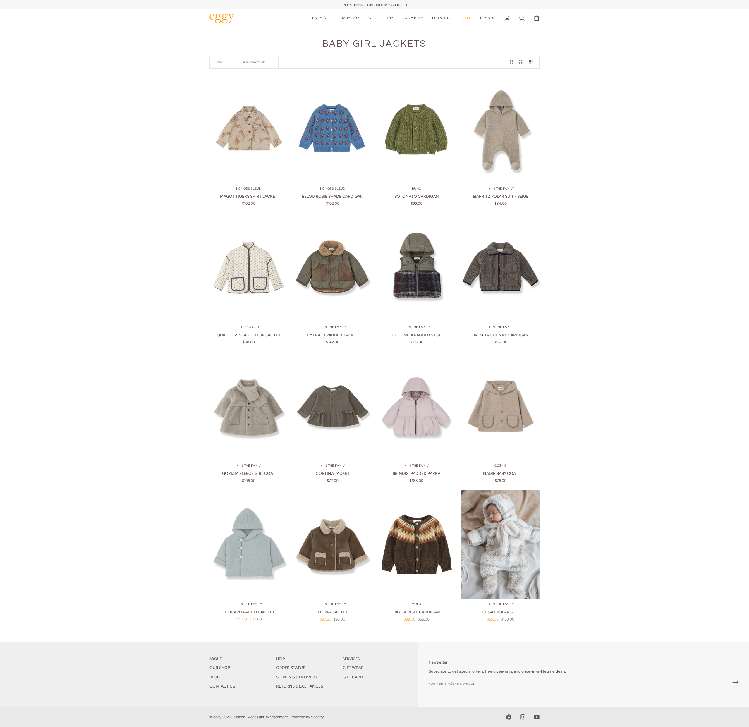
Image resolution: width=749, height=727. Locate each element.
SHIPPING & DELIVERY (296, 677)
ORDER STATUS (290, 667)
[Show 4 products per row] (532, 62)
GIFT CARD (353, 677)
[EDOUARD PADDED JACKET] (248, 544)
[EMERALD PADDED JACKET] (332, 268)
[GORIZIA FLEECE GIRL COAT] (248, 406)
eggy (217, 717)
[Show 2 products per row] (512, 62)
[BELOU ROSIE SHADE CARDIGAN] (332, 129)
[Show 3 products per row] (521, 62)
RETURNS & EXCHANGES (299, 686)
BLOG (214, 677)
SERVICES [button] (351, 658)
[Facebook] (508, 717)
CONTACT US (222, 686)
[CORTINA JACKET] (332, 406)
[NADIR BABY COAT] (500, 406)
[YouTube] (537, 717)
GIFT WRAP (353, 667)
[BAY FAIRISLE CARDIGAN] (416, 545)
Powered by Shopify (307, 717)
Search (239, 717)
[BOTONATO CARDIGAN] (416, 129)
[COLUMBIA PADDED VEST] (416, 268)
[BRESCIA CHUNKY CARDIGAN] (500, 268)
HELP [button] (280, 658)
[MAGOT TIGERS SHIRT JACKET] (248, 129)
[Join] (733, 682)
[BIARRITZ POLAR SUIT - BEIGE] (500, 129)
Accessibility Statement (268, 717)
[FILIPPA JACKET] (332, 545)
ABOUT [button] (215, 658)
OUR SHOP (219, 667)
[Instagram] (522, 717)
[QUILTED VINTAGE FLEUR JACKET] (248, 268)
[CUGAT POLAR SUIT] (500, 545)
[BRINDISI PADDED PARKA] (416, 406)
